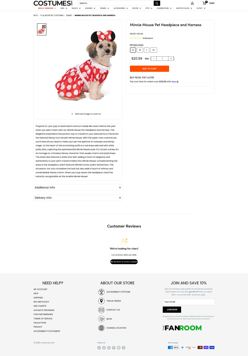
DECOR (135, 8)
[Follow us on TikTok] (123, 348)
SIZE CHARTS (40, 305)
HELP (36, 293)
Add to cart (149, 68)
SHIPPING (38, 297)
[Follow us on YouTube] (119, 348)
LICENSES (88, 8)
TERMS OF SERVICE (43, 318)
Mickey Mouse (136, 33)
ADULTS (75, 8)
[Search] (157, 3)
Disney (69, 15)
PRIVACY (38, 326)
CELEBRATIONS (163, 8)
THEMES (103, 8)
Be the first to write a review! (124, 262)
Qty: (147, 58)
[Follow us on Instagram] (109, 348)
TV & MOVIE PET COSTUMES (52, 15)
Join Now (172, 309)
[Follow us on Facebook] (99, 348)
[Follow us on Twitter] (104, 348)
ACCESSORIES (119, 8)
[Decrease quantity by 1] (154, 59)
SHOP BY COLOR (182, 8)
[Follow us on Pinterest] (114, 348)
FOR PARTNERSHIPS (43, 314)
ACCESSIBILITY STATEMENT (47, 331)
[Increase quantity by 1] (171, 59)
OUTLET (200, 8)
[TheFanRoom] (182, 327)
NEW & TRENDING (45, 8)
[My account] (192, 3)
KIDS (62, 8)
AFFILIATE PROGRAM (44, 310)
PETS (147, 8)
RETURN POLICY (41, 301)
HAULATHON (40, 322)
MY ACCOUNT (40, 289)
